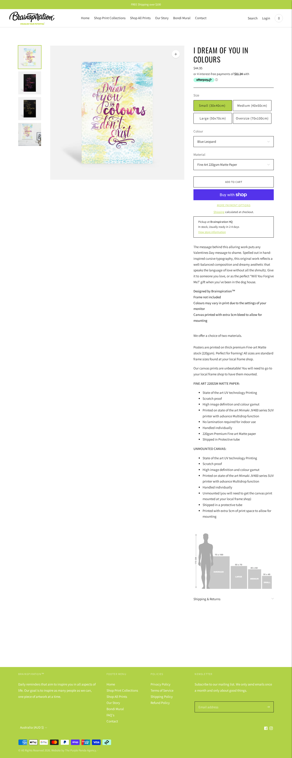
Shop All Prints (140, 18)
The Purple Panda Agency (80, 750)
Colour (198, 131)
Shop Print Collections (109, 18)
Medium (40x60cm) (252, 105)
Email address (207, 701)
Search (253, 18)
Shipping (219, 212)
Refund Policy (160, 703)
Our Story (162, 18)
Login (266, 18)
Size (196, 95)
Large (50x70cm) (213, 118)
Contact (200, 18)
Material (199, 154)
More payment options (233, 205)
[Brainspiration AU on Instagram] (271, 729)
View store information (212, 232)
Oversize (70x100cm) (252, 118)
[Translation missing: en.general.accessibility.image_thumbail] (29, 57)
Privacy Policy (160, 684)
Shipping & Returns (206, 599)
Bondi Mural (181, 18)
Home (85, 18)
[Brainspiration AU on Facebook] (266, 729)
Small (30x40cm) (212, 105)
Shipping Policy (162, 696)
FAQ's (110, 715)
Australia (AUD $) (32, 727)
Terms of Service (162, 690)
